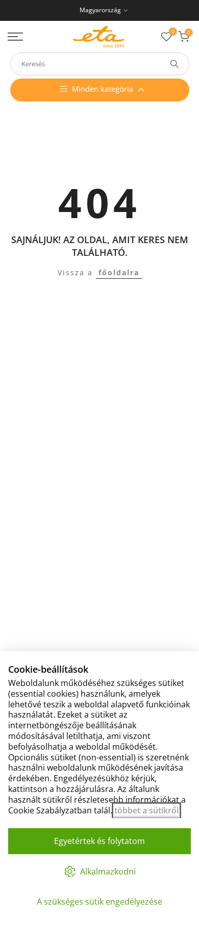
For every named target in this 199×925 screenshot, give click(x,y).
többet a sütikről (146, 810)
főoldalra (118, 272)
